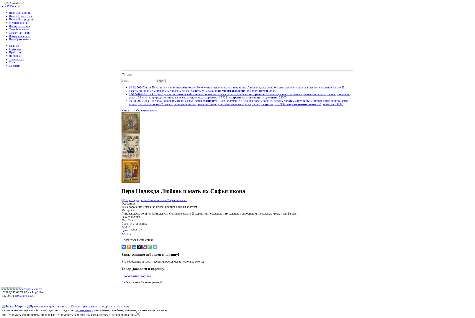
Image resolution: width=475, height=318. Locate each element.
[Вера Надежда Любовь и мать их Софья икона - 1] (154, 200)
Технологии (16, 59)
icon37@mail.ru (10, 6)
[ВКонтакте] (124, 247)
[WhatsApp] (150, 247)
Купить (126, 233)
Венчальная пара (19, 36)
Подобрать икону (20, 39)
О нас (12, 62)
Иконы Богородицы (21, 19)
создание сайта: (32, 289)
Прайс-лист (16, 52)
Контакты (15, 49)
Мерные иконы (18, 22)
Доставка (15, 55)
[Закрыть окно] (138, 314)
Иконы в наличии (20, 12)
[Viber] (144, 247)
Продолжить (129, 276)
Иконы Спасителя (20, 16)
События (14, 65)
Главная (14, 45)
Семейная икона (19, 29)
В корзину (144, 276)
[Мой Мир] (134, 247)
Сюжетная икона (19, 32)
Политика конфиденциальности (21, 299)
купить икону (84, 310)
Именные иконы (19, 26)
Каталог (127, 110)
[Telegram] (155, 247)
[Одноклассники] (129, 247)
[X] (139, 247)
